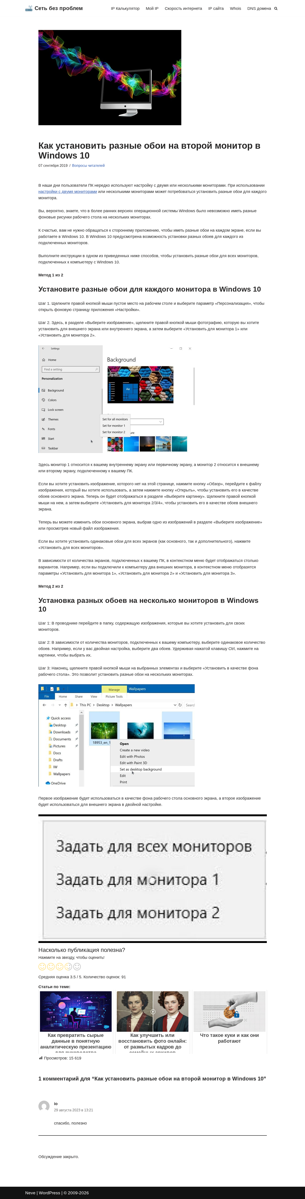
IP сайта (216, 8)
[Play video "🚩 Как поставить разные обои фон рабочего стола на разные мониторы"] (152, 878)
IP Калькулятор (125, 8)
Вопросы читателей (88, 165)
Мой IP (152, 8)
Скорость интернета (183, 8)
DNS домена (259, 8)
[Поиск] (276, 8)
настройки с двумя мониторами (67, 191)
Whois (235, 8)
